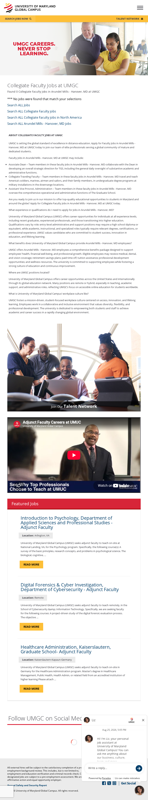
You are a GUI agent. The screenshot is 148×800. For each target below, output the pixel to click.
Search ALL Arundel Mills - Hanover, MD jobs (39, 123)
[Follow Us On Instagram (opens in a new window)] (114, 783)
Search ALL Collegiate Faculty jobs (31, 111)
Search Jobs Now (16, 18)
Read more (33, 565)
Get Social (128, 783)
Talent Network (127, 18)
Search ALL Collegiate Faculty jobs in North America (44, 117)
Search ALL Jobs (18, 105)
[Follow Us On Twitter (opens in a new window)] (109, 783)
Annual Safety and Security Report (31, 785)
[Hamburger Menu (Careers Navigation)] (137, 10)
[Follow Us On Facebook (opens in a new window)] (104, 783)
